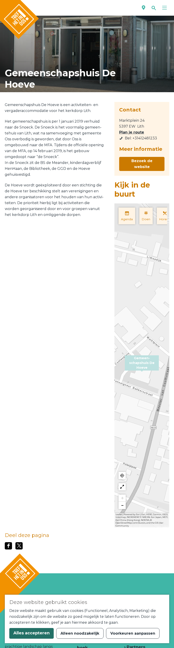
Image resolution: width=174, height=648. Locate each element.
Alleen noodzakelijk (79, 633)
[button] (142, 365)
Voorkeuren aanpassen (132, 633)
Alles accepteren (31, 633)
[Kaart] (143, 7)
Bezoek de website (141, 164)
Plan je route (131, 132)
